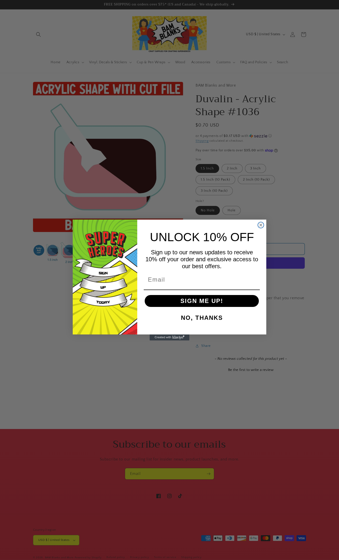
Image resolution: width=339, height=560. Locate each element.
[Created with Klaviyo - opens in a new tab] (169, 337)
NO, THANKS (202, 317)
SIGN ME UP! (201, 300)
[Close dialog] (261, 225)
